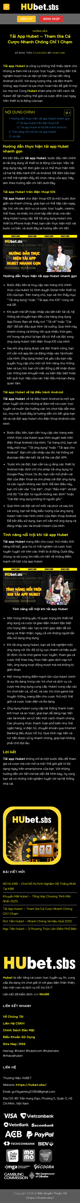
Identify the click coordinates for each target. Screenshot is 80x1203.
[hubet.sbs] (40, 7)
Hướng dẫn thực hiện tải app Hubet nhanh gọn (40, 118)
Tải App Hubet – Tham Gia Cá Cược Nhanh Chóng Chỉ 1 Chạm (37, 911)
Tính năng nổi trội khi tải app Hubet (34, 131)
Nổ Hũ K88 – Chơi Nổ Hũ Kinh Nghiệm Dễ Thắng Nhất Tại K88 (39, 886)
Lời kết (16, 136)
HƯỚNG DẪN (40, 31)
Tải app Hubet (14, 66)
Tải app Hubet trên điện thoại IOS (39, 123)
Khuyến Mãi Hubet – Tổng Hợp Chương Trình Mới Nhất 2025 (36, 898)
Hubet (32, 91)
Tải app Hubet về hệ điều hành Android (43, 127)
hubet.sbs (58, 52)
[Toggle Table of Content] (65, 113)
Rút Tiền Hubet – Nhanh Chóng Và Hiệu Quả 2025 (37, 921)
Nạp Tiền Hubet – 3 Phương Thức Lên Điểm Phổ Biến (40, 929)
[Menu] (6, 7)
